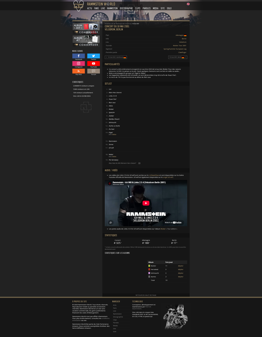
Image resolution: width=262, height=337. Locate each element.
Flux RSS (79, 74)
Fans (96, 8)
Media (155, 8)
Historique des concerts (123, 24)
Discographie (126, 8)
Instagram (78, 67)
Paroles (147, 8)
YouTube (93, 67)
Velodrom (182, 42)
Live (103, 8)
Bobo (114, 134)
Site (163, 8)
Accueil (107, 24)
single (168, 177)
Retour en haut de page (146, 295)
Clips (137, 8)
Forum (93, 74)
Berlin (184, 39)
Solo (169, 8)
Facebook (78, 59)
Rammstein (112, 8)
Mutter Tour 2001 (179, 45)
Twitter (93, 59)
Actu (89, 8)
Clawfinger (182, 52)
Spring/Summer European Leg (175, 49)
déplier (180, 266)
